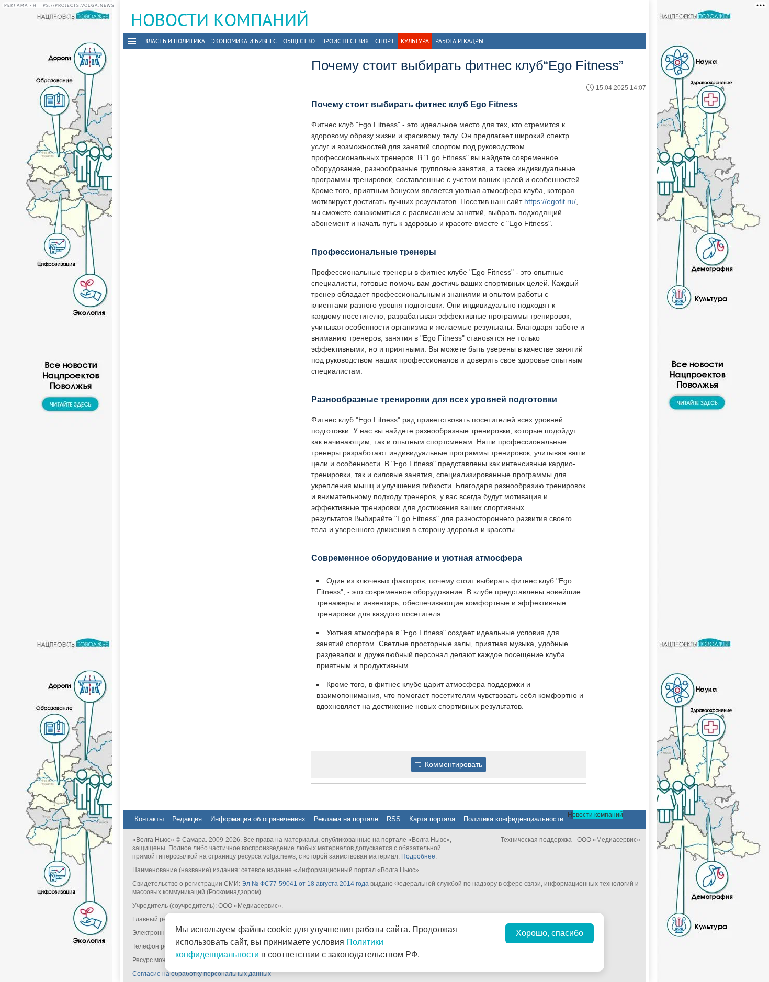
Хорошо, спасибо (549, 933)
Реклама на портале (346, 819)
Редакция (187, 819)
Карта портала (432, 819)
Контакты (149, 819)
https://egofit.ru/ (550, 201)
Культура (415, 41)
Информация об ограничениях (258, 819)
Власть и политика (174, 41)
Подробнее (418, 856)
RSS (394, 819)
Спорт (384, 41)
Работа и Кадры (459, 41)
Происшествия (345, 41)
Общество (299, 41)
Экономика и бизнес (244, 41)
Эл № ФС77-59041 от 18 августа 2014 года (305, 883)
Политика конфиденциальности (513, 819)
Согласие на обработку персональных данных (201, 973)
